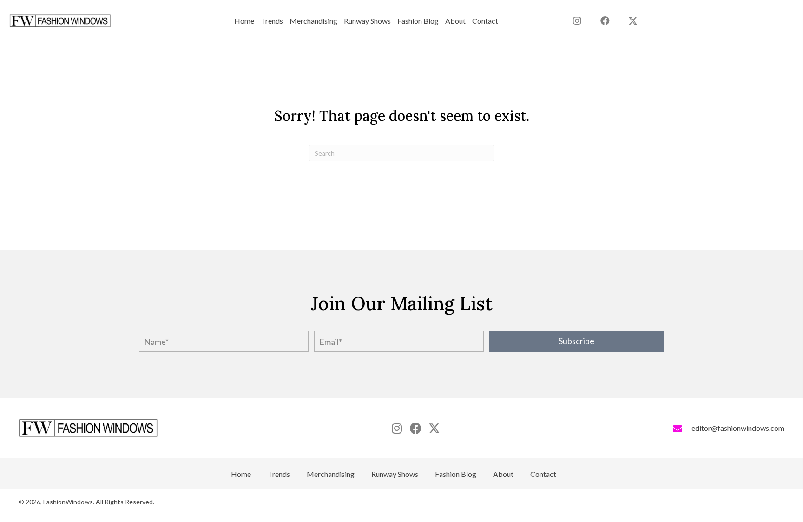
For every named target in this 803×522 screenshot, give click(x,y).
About (503, 474)
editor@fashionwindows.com (737, 427)
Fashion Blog (455, 474)
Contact (543, 474)
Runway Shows (394, 474)
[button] (633, 21)
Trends (279, 474)
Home (241, 474)
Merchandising (331, 474)
